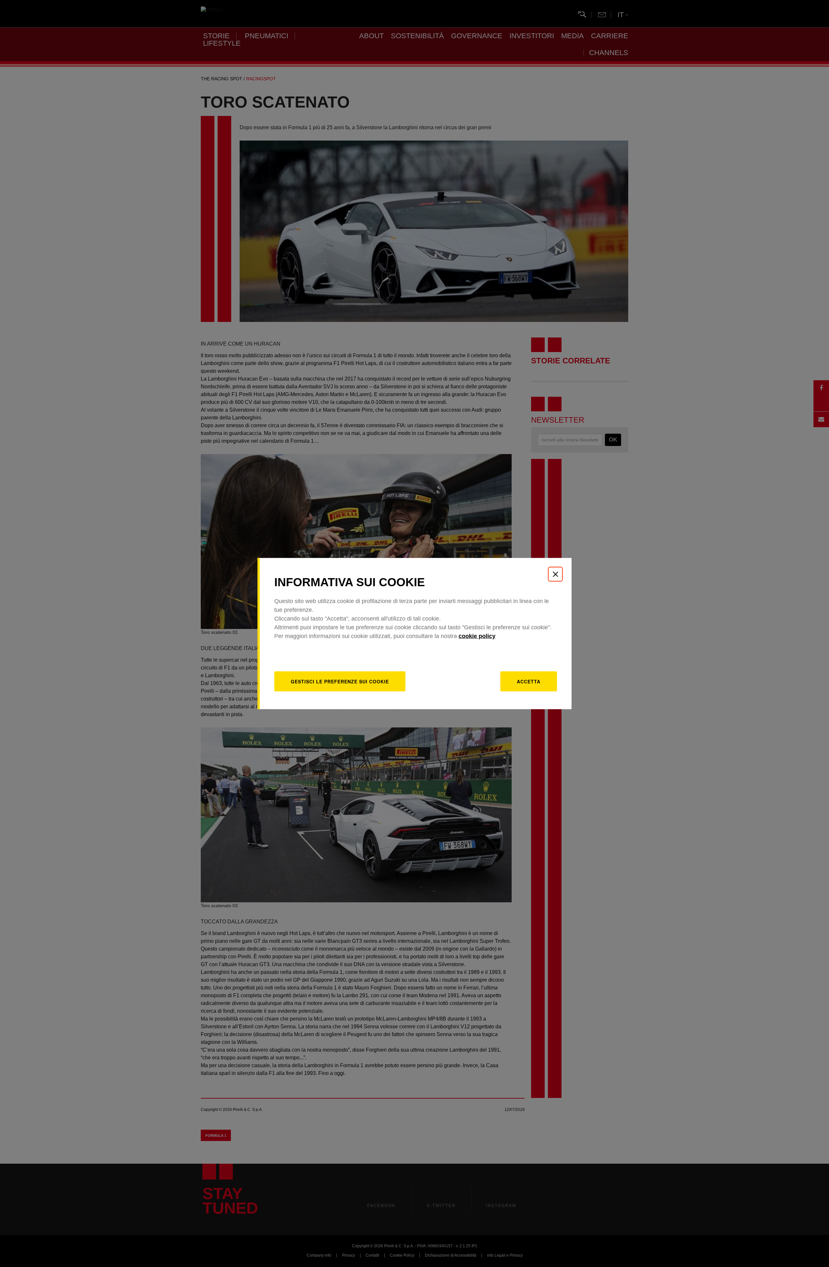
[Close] (555, 574)
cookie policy (477, 636)
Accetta (528, 681)
